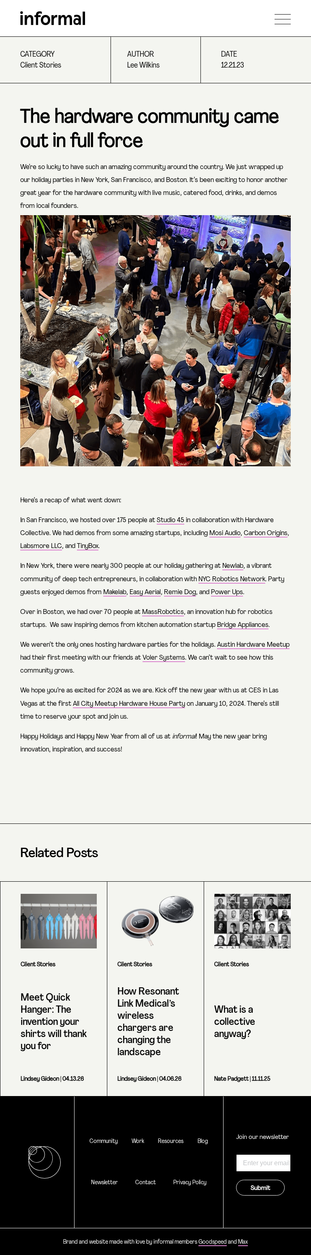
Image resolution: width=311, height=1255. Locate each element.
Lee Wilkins (143, 66)
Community (103, 1142)
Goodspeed (212, 1242)
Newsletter (104, 1183)
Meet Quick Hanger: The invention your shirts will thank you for (54, 1022)
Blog (203, 1142)
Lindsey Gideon (40, 1079)
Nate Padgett (231, 1079)
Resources (170, 1142)
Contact (145, 1183)
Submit (260, 1188)
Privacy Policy (190, 1183)
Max (243, 1242)
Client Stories (40, 66)
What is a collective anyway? (234, 1022)
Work (138, 1142)
